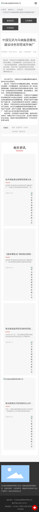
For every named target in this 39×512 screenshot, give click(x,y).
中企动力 (16, 506)
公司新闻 (28, 20)
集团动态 (10, 20)
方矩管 (25, 127)
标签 (25, 506)
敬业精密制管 (20, 118)
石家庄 (21, 506)
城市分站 (31, 506)
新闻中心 (11, 9)
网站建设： (9, 506)
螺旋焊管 (22, 131)
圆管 (13, 127)
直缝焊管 (19, 127)
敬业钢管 (15, 131)
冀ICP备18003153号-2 (19, 503)
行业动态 (20, 9)
